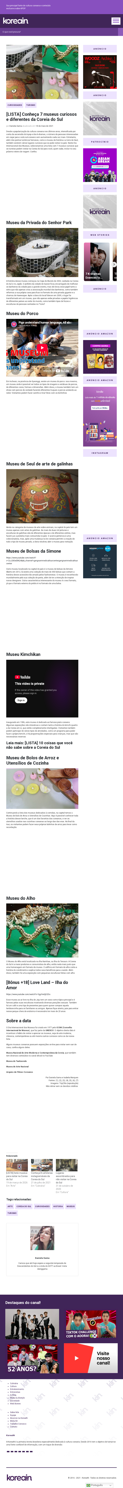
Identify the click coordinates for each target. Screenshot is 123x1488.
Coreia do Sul (23, 1206)
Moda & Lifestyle (17, 1398)
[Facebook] (91, 7)
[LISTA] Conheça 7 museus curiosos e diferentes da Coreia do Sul (41, 117)
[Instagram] (95, 7)
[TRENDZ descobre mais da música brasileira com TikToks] (32, 1324)
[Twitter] (99, 7)
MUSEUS (71, 1206)
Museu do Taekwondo (16, 1061)
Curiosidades (15, 105)
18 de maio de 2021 (44, 126)
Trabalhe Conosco (18, 1424)
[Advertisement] (42, 188)
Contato (13, 1427)
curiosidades (42, 1206)
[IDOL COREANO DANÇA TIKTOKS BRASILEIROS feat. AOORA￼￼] (91, 1324)
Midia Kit (14, 1421)
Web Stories (15, 1404)
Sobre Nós (14, 1412)
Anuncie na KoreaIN (19, 1418)
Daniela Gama (15, 126)
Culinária (14, 1383)
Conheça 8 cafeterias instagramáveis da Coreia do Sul (42, 1176)
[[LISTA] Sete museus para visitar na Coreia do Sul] (17, 1165)
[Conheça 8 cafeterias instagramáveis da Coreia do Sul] (42, 1165)
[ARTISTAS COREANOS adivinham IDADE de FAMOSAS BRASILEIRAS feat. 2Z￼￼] (32, 1358)
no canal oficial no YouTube (41, 1056)
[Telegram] (115, 7)
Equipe (13, 1415)
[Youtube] (103, 7)
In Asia (13, 1395)
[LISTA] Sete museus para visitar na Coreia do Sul (17, 1176)
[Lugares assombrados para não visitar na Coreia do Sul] (67, 1165)
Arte (10, 1206)
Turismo (30, 105)
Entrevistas (15, 1392)
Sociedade (15, 1401)
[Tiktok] (111, 7)
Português (96, 1485)
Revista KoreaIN (15, 20)
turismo (12, 1213)
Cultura (13, 1386)
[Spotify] (107, 7)
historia (58, 1206)
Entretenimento (17, 1389)
